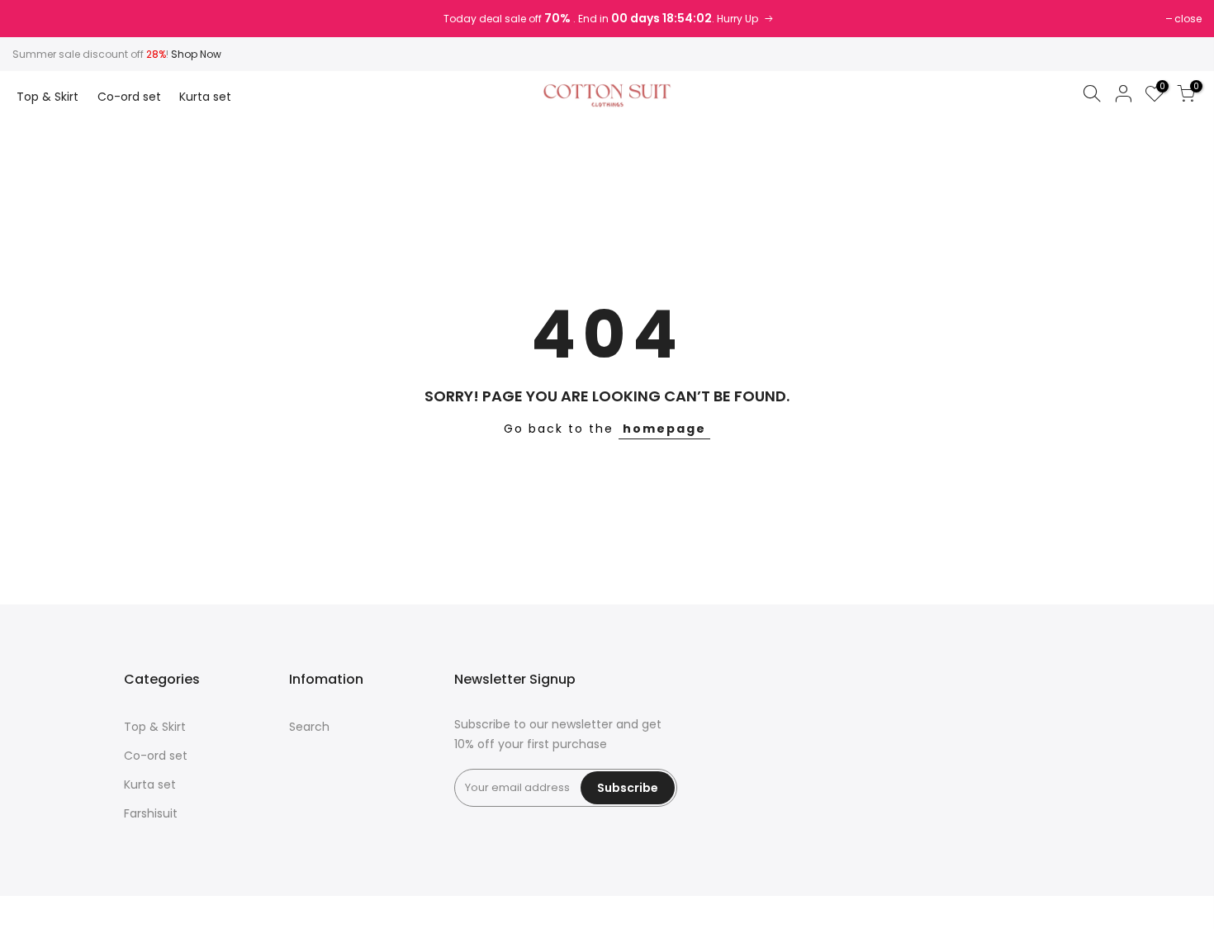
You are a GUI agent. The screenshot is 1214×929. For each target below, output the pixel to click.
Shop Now (196, 54)
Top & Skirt (47, 96)
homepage (664, 428)
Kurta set (205, 96)
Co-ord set (129, 96)
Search (309, 726)
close (1188, 19)
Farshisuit (151, 813)
